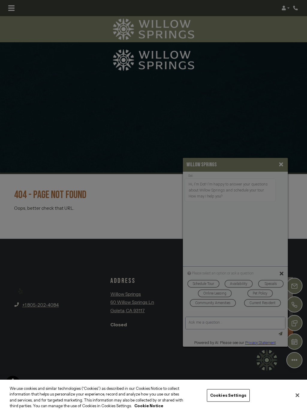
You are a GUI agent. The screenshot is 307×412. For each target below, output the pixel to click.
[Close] (297, 395)
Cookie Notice (148, 405)
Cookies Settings (228, 395)
